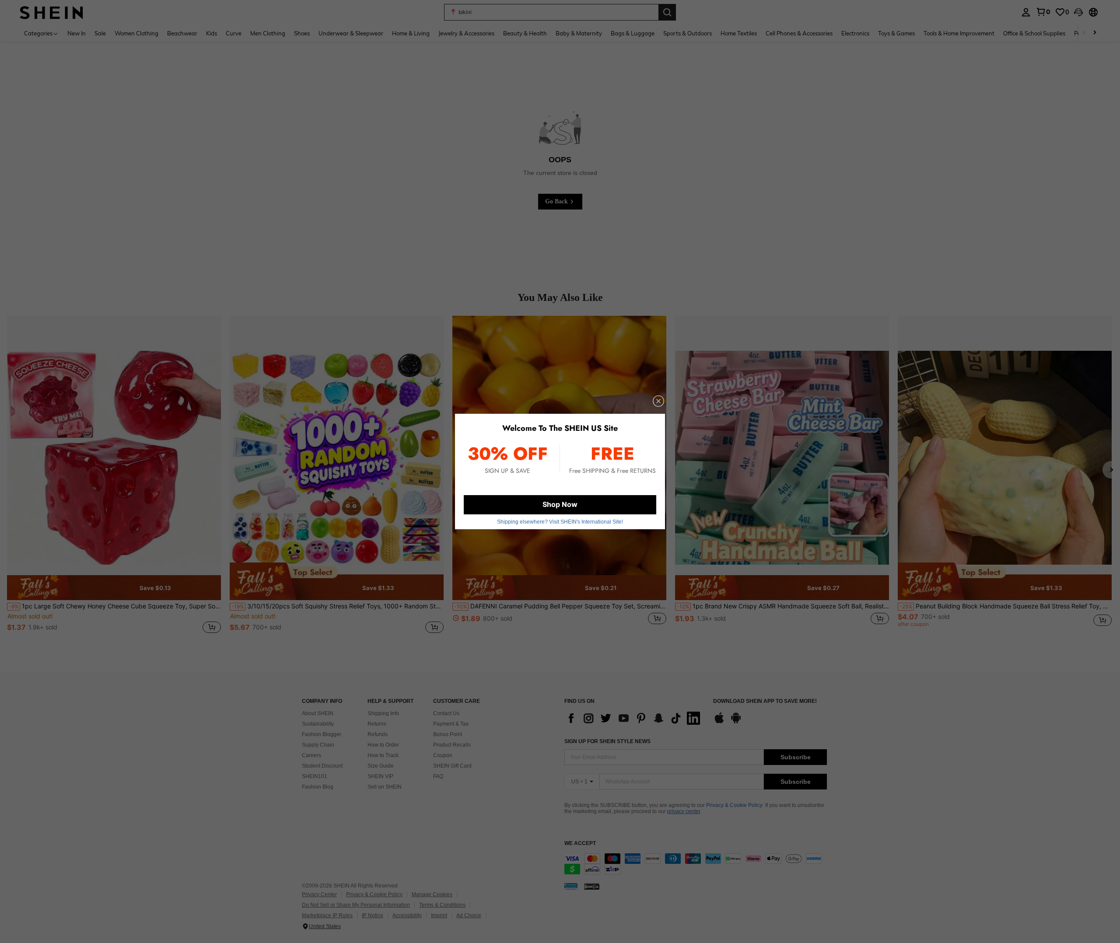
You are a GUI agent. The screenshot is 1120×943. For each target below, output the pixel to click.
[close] (658, 401)
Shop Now (560, 504)
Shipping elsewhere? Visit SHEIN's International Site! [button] (560, 522)
